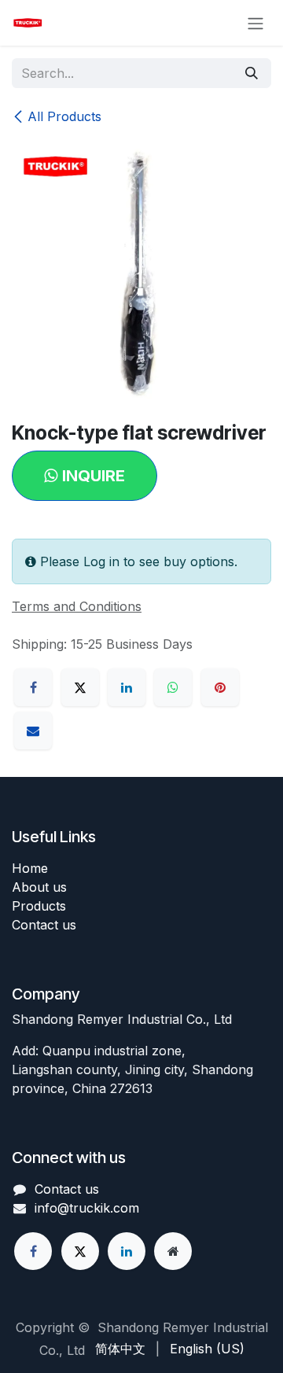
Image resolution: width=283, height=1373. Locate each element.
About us (39, 887)
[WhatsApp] (173, 687)
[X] (80, 687)
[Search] (251, 73)
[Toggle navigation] (255, 22)
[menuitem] (120, 1348)
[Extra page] (173, 1251)
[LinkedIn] (126, 687)
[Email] (33, 730)
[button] (84, 476)
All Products (64, 116)
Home (30, 868)
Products (39, 906)
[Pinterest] (220, 687)
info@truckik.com (87, 1208)
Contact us (44, 925)
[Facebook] (33, 687)
